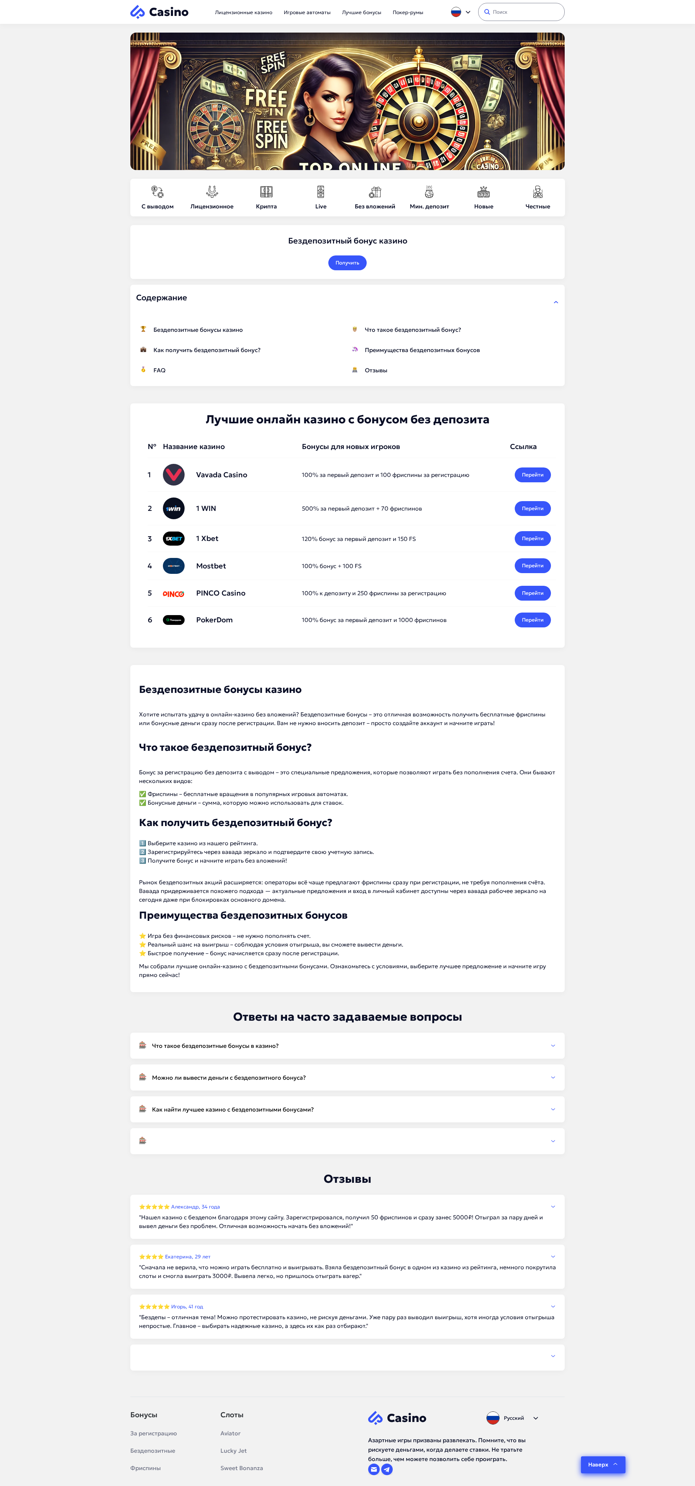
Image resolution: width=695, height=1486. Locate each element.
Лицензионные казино (243, 12)
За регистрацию (153, 1433)
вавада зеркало (244, 851)
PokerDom (214, 620)
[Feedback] (347, 1356)
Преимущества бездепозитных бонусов (422, 349)
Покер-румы (408, 12)
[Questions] (347, 1141)
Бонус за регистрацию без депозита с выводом (206, 772)
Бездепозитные (152, 1450)
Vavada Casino (221, 474)
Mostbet (211, 566)
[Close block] (556, 302)
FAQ (159, 370)
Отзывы (376, 370)
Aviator (230, 1433)
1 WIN (206, 508)
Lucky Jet (233, 1450)
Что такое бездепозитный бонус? (413, 329)
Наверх (598, 1464)
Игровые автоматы (307, 12)
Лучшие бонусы (361, 12)
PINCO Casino (220, 593)
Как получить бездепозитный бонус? (207, 349)
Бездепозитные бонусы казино (198, 329)
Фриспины (145, 1468)
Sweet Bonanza (241, 1468)
